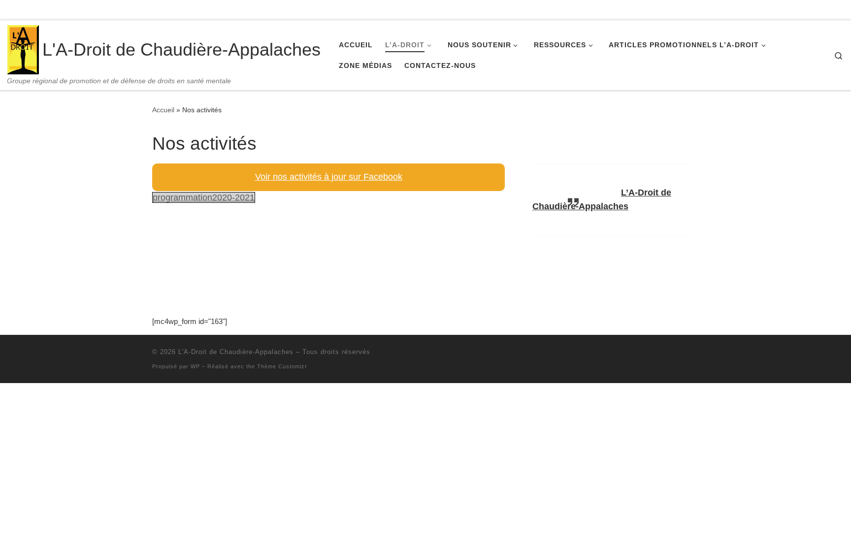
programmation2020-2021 (204, 197)
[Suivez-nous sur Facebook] (769, 9)
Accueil (163, 110)
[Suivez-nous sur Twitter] (787, 9)
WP (195, 366)
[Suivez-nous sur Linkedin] (806, 9)
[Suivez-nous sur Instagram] (824, 9)
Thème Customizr (282, 366)
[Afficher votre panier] (843, 10)
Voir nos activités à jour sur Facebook (328, 177)
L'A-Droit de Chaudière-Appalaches (236, 352)
